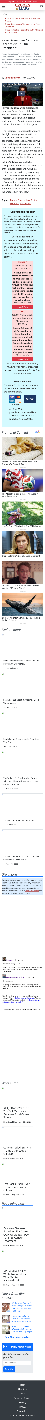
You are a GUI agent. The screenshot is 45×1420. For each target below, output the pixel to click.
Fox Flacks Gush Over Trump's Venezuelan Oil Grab (16, 1187)
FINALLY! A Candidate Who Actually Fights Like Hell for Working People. (22, 1329)
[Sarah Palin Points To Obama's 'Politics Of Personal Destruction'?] (22, 841)
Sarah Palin (25, 203)
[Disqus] (22, 983)
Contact (22, 1393)
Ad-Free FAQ (31, 370)
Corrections (22, 1411)
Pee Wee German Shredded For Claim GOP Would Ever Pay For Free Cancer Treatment (16, 1234)
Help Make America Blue (17, 1337)
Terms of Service (32, 891)
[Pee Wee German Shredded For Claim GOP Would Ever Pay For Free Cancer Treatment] (17, 1216)
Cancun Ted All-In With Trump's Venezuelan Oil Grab (17, 1151)
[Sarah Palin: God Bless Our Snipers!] (22, 805)
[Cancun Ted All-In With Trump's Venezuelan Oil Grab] (17, 1135)
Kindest (15, 404)
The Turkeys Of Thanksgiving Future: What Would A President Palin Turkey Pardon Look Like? (20, 781)
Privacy (22, 1402)
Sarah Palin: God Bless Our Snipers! (19, 820)
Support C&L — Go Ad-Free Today (22, 1)
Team (22, 1384)
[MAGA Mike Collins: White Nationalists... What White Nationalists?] (17, 1259)
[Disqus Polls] (22, 925)
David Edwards (12, 77)
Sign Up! (9, 1369)
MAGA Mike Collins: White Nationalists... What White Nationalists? (15, 1275)
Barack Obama (17, 200)
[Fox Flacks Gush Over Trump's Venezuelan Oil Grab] (17, 1172)
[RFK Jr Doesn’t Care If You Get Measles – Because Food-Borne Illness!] (17, 1096)
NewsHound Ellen (10, 1122)
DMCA (22, 1406)
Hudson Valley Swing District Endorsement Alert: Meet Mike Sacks (21, 1319)
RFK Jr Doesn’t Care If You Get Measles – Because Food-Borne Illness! (16, 1112)
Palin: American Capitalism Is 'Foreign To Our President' (22, 44)
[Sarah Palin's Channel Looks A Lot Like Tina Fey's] (22, 724)
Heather (6, 1158)
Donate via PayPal (30, 399)
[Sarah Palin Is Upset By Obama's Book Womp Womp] (22, 684)
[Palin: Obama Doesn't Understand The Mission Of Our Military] (22, 645)
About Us (22, 1389)
